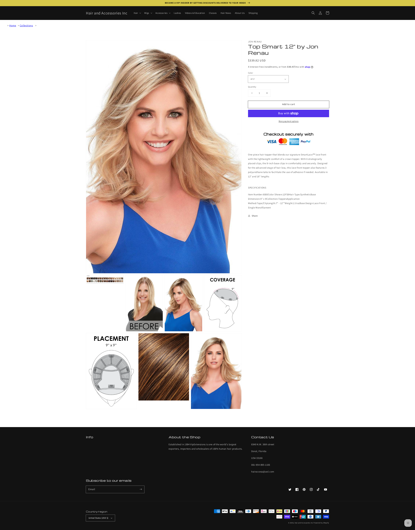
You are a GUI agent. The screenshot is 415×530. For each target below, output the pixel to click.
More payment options (289, 121)
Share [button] (255, 215)
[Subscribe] (140, 489)
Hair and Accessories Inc (304, 523)
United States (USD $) (98, 518)
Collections (26, 25)
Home (12, 25)
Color (250, 72)
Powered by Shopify (321, 523)
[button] (313, 13)
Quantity (252, 86)
